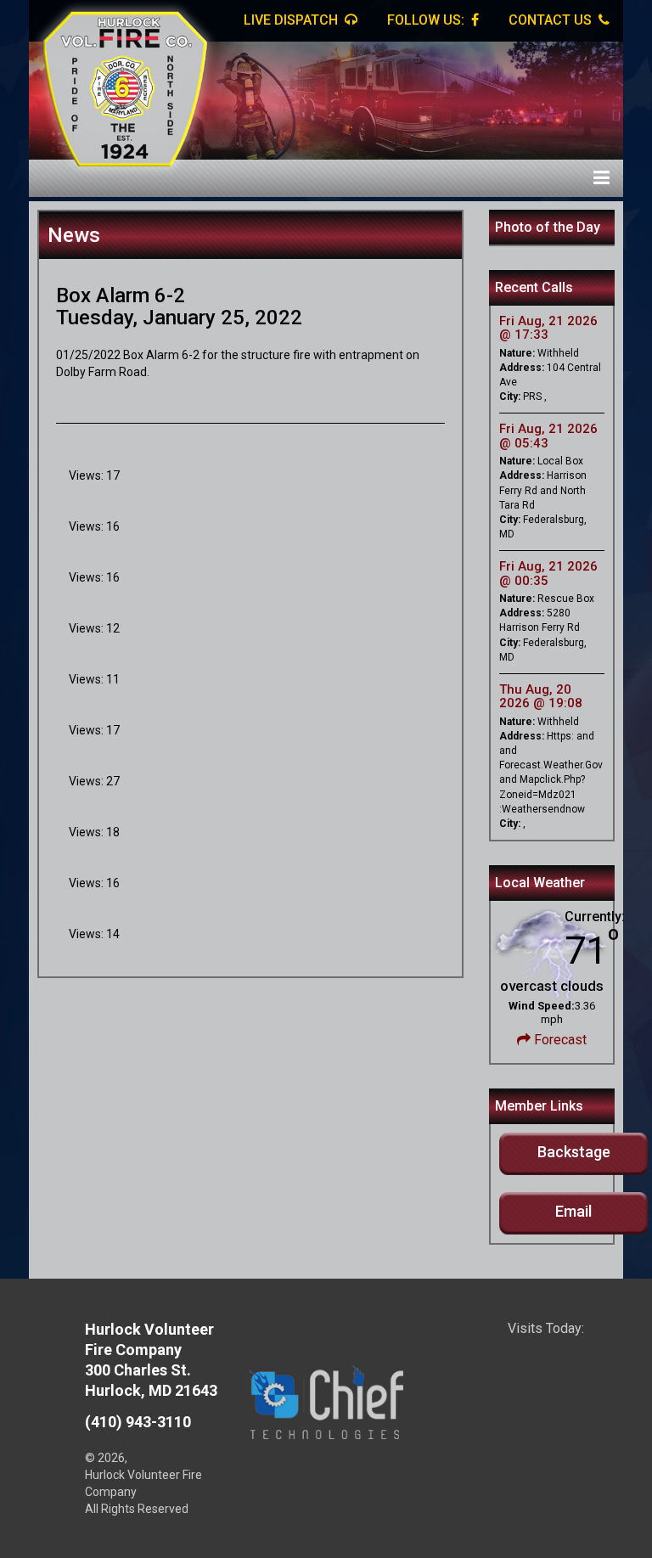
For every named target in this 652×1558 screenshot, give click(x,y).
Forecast (559, 1040)
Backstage (573, 1152)
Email (573, 1211)
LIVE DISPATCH (292, 20)
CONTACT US (552, 20)
